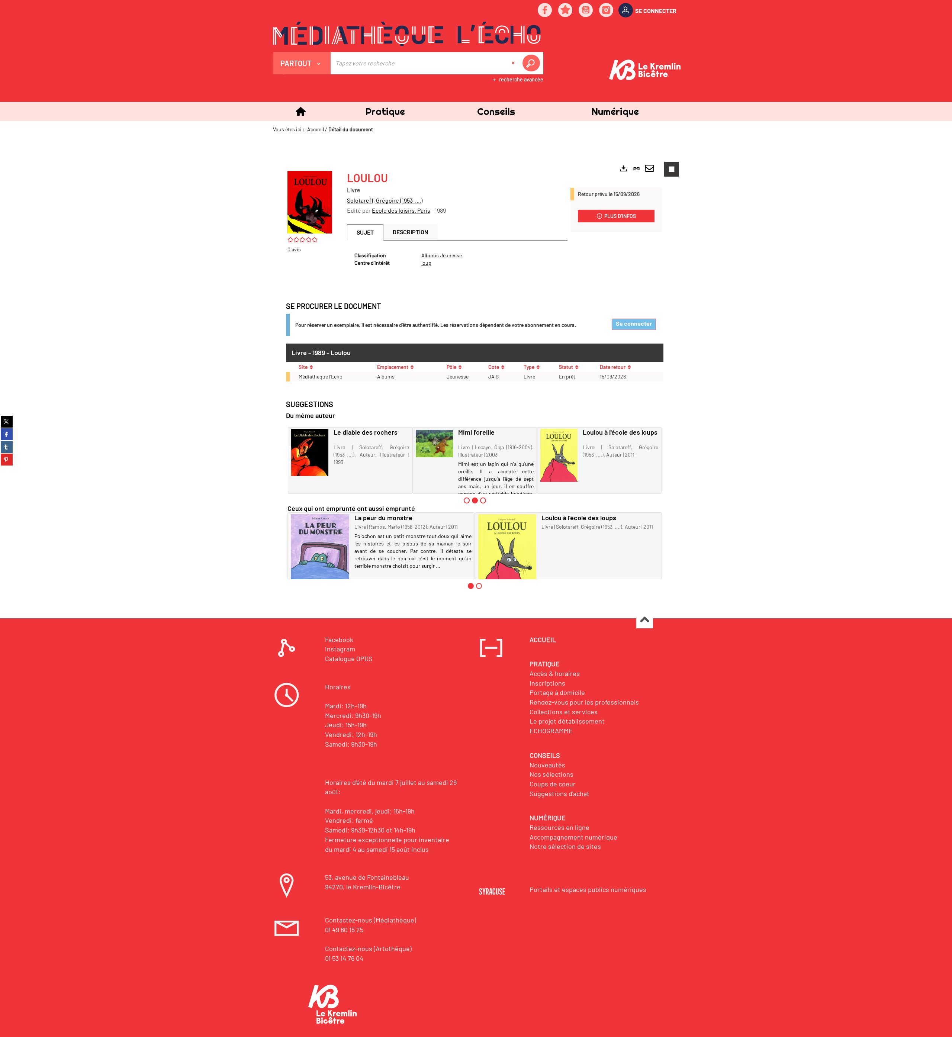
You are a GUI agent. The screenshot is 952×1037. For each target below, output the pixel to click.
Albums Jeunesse (441, 255)
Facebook (339, 639)
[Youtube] (586, 10)
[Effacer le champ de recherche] (514, 63)
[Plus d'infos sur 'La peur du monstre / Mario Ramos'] (320, 552)
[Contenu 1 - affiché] (471, 586)
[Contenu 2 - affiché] (475, 500)
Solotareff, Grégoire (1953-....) (384, 200)
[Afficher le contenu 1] (467, 500)
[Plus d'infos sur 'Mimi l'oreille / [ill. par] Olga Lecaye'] (434, 443)
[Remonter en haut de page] (644, 620)
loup (426, 263)
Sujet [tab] (365, 232)
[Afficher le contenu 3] (483, 500)
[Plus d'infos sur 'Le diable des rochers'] (310, 452)
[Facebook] (545, 10)
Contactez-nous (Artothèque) (368, 948)
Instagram (340, 649)
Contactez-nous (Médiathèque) (370, 920)
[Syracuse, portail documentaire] (407, 34)
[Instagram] (606, 10)
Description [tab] (410, 231)
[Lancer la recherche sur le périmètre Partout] (532, 63)
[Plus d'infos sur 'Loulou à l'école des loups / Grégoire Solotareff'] (559, 455)
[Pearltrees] (566, 10)
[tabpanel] (457, 259)
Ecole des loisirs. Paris (401, 210)
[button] (384, 111)
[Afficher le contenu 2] (479, 586)
